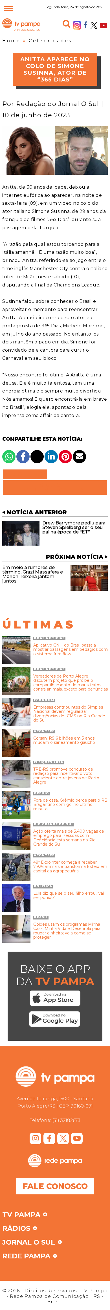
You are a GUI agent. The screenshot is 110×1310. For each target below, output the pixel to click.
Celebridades (50, 40)
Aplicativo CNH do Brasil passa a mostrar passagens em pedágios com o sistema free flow (70, 649)
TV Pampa (21, 30)
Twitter (94, 25)
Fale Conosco (55, 1186)
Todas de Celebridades (55, 487)
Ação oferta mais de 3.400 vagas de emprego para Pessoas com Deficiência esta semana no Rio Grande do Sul (68, 838)
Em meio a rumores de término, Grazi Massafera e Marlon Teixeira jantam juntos (32, 574)
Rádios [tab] (16, 1228)
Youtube (103, 25)
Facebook (85, 24)
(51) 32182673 (66, 1120)
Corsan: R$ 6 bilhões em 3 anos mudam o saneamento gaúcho (64, 740)
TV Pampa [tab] (21, 1215)
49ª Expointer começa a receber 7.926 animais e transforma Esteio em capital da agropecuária (70, 866)
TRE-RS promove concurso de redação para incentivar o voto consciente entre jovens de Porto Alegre (66, 776)
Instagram (77, 25)
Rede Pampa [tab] (26, 1256)
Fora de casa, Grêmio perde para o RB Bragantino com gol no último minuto (70, 804)
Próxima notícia (74, 556)
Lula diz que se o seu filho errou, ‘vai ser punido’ (68, 895)
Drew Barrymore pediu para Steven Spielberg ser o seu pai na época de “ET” (73, 527)
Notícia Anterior (37, 512)
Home (11, 40)
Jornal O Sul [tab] (28, 1242)
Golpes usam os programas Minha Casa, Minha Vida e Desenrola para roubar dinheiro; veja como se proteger (66, 931)
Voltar (26, 474)
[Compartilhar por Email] (79, 456)
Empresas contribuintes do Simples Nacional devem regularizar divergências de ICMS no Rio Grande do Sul (69, 714)
